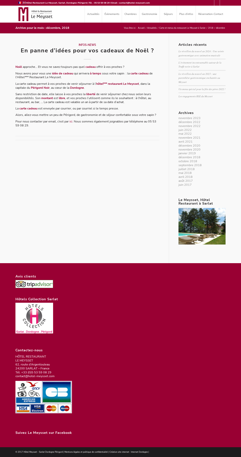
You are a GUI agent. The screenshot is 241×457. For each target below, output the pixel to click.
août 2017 (185, 181)
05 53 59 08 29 (102, 2)
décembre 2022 (189, 122)
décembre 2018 (189, 157)
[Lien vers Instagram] (223, 3)
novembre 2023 (189, 118)
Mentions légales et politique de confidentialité (86, 452)
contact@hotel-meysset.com (134, 2)
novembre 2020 (189, 149)
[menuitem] (93, 14)
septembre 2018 (190, 165)
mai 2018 (185, 173)
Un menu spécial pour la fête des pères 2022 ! (202, 89)
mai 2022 (185, 134)
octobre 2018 (187, 161)
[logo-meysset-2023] (35, 14)
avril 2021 (185, 142)
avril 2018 (185, 177)
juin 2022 (185, 130)
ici (70, 121)
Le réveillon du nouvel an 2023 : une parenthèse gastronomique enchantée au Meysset (199, 78)
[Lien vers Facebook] (217, 3)
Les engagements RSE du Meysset (195, 96)
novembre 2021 (189, 138)
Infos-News (87, 44)
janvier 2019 (187, 153)
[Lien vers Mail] (211, 3)
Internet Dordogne (139, 452)
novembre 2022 (189, 126)
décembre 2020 (189, 146)
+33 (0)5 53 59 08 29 (36, 372)
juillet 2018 (186, 169)
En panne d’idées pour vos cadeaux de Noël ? (87, 50)
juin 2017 (185, 185)
